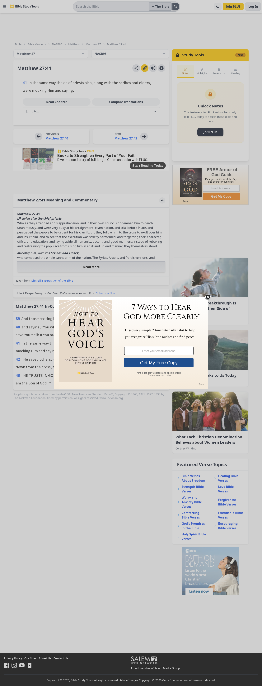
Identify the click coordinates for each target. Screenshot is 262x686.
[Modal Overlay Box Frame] (131, 343)
